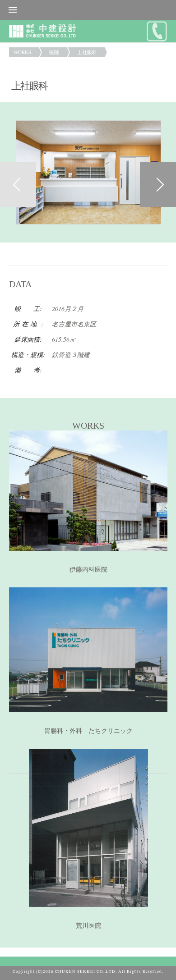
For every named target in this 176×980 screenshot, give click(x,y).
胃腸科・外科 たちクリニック (88, 731)
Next (158, 184)
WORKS (22, 52)
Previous (18, 184)
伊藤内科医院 (88, 569)
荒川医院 (88, 925)
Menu (88, 10)
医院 (54, 52)
